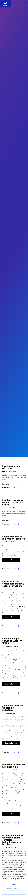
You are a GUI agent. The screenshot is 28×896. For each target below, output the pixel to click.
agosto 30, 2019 (11, 847)
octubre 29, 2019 (11, 713)
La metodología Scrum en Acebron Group (12, 640)
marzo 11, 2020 (11, 471)
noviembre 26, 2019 (12, 646)
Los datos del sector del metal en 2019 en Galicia (13, 502)
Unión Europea (9, 733)
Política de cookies (19, 879)
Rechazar (14, 893)
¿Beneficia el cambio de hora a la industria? (13, 707)
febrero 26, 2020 (11, 542)
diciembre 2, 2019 (11, 589)
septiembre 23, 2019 (12, 770)
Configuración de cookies (14, 888)
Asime (12, 780)
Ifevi (22, 776)
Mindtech (22, 778)
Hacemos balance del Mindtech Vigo (13, 765)
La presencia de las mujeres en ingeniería (13, 537)
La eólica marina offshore (11, 467)
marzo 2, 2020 (10, 508)
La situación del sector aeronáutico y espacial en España (13, 583)
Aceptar (14, 884)
